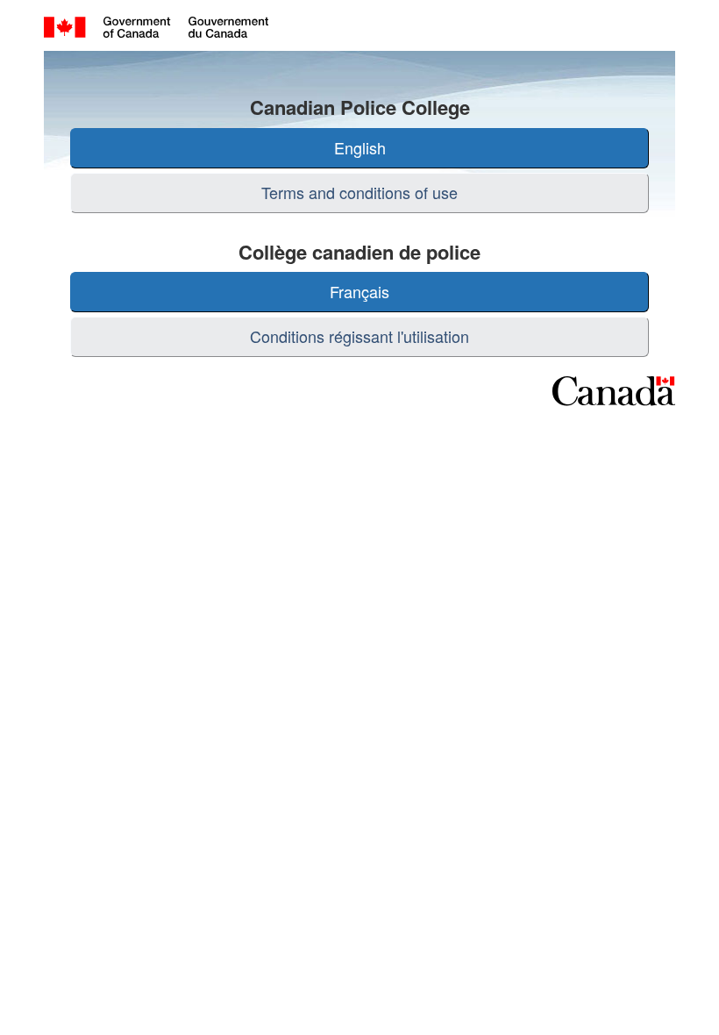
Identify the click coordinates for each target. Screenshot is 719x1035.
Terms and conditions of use (359, 192)
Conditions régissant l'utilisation (359, 336)
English (360, 147)
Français (359, 291)
